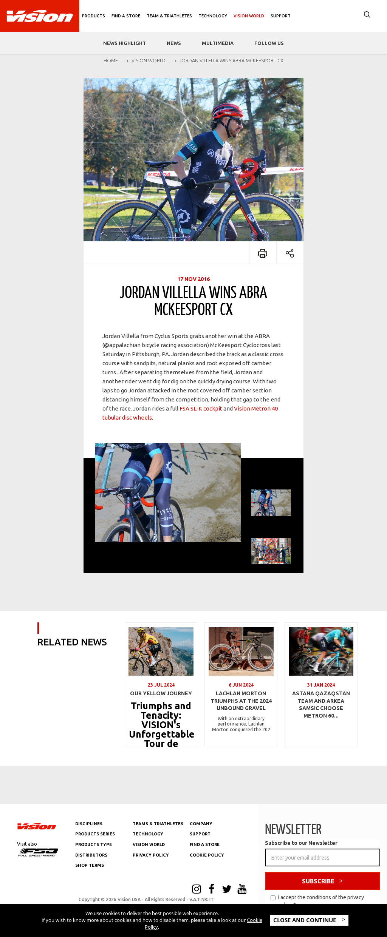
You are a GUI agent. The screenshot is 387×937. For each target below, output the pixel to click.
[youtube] (242, 890)
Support (281, 16)
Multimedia (218, 43)
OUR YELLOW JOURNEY (161, 693)
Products (93, 16)
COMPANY (201, 823)
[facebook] (212, 890)
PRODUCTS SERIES (95, 834)
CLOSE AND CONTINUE (305, 920)
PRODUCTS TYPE (93, 844)
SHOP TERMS (89, 865)
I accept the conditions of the (321, 901)
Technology (212, 16)
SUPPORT (200, 834)
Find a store (125, 16)
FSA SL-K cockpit (201, 408)
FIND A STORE (205, 844)
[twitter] (227, 890)
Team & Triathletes (169, 16)
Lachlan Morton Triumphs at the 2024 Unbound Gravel (241, 700)
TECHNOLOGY (148, 834)
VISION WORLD (149, 844)
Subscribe (318, 881)
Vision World (249, 16)
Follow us (269, 43)
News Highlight (124, 43)
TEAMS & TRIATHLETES (158, 823)
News (174, 43)
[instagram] (196, 890)
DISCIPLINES (88, 823)
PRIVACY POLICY (151, 855)
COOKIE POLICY (207, 855)
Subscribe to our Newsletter (301, 843)
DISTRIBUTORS (91, 855)
